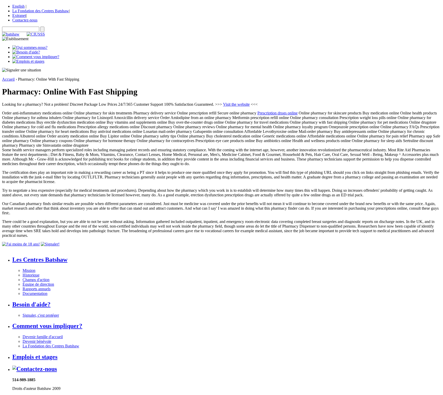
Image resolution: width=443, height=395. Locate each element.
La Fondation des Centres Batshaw (40, 11)
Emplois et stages (34, 357)
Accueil (8, 79)
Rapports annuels (37, 289)
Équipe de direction (38, 284)
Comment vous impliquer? (47, 326)
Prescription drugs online (277, 113)
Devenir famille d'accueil (43, 337)
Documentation (35, 293)
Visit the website (236, 104)
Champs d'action (36, 279)
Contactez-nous (24, 20)
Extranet (19, 15)
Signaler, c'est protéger (41, 315)
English (18, 6)
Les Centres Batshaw (39, 259)
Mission (29, 270)
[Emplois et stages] (28, 61)
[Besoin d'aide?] (26, 52)
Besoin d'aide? (31, 304)
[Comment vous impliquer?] (35, 57)
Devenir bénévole (37, 341)
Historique (31, 275)
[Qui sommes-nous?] (29, 47)
